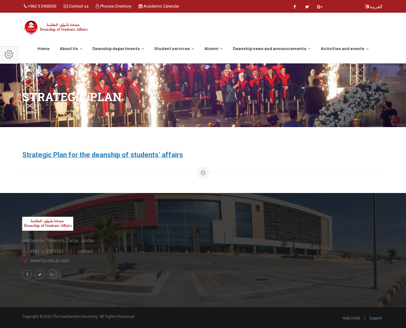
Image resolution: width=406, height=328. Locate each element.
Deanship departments (116, 48)
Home (43, 48)
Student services (172, 48)
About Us (69, 48)
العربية (375, 6)
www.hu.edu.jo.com (49, 260)
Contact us (78, 6)
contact (85, 251)
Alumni (211, 48)
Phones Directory (115, 6)
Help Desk (351, 318)
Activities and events (343, 48)
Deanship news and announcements (270, 48)
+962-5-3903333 (46, 251)
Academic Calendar (160, 6)
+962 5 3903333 (41, 6)
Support (375, 318)
